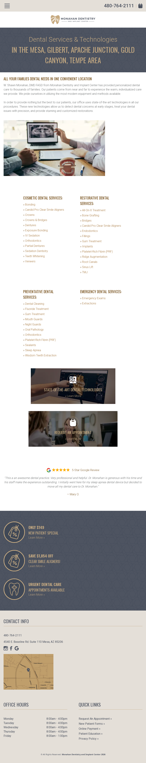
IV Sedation (31, 235)
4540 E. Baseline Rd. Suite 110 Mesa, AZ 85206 (33, 641)
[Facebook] (11, 648)
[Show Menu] (7, 5)
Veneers (29, 261)
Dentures (29, 225)
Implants (86, 246)
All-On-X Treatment (92, 210)
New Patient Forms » (92, 723)
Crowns (29, 215)
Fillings (85, 236)
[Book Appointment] (140, 5)
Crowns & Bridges (35, 220)
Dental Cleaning (33, 303)
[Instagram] (6, 648)
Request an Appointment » (95, 718)
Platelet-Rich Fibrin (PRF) (96, 251)
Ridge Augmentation (93, 256)
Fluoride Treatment (36, 309)
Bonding (29, 204)
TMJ (84, 272)
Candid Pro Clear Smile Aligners (43, 209)
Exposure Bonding (35, 230)
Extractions (88, 303)
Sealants (29, 345)
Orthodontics (32, 240)
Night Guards (32, 324)
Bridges (86, 220)
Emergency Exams (93, 298)
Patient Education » (91, 733)
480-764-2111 (119, 5)
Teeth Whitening (34, 256)
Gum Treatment (90, 241)
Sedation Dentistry (35, 251)
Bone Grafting (89, 215)
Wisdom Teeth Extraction (39, 355)
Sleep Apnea (32, 350)
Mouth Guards (33, 319)
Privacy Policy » (89, 738)
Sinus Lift (86, 267)
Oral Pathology (33, 329)
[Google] (17, 648)
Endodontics (89, 231)
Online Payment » (89, 728)
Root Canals (88, 262)
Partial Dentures (34, 246)
